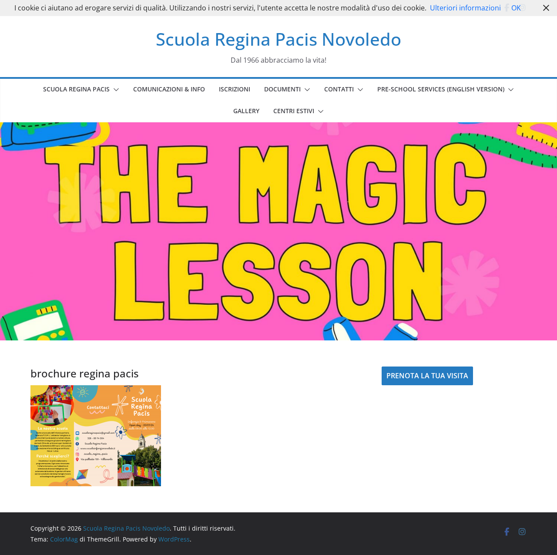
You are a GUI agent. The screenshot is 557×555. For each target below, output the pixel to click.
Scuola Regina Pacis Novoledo (278, 39)
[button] (114, 89)
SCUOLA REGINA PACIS (76, 89)
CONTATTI (339, 89)
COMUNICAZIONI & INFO (169, 89)
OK (516, 8)
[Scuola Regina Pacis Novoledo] (278, 128)
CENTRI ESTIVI (293, 111)
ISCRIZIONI (234, 89)
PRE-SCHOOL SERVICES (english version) (440, 89)
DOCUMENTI (282, 89)
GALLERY (246, 111)
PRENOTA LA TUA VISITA (427, 375)
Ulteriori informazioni (465, 8)
